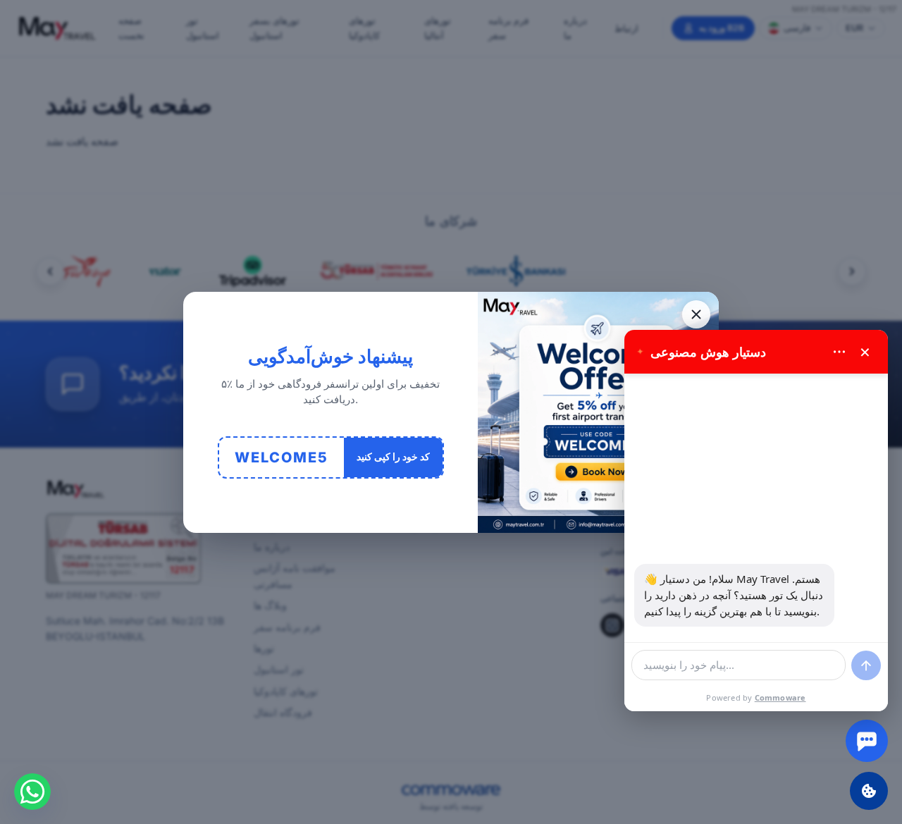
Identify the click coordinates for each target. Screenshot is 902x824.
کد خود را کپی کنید (393, 456)
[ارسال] (866, 665)
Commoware (780, 697)
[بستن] (696, 314)
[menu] (839, 352)
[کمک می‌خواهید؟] (867, 741)
